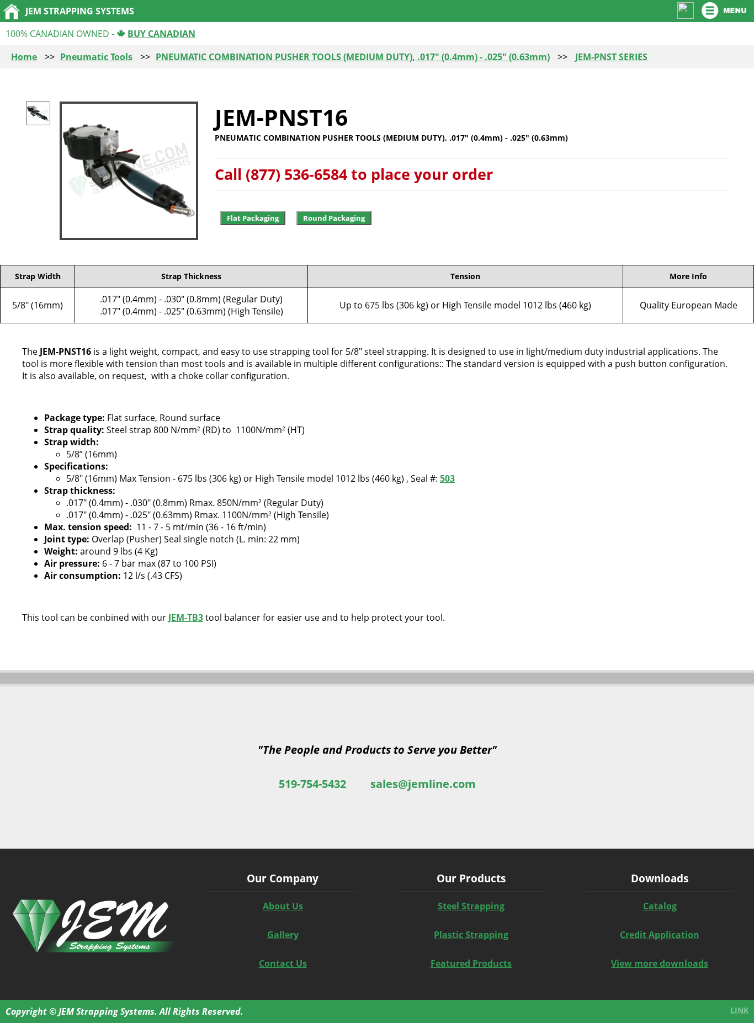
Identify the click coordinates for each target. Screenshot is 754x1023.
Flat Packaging (253, 218)
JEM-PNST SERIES (611, 57)
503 (447, 478)
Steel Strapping (471, 906)
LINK (739, 1010)
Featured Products (471, 963)
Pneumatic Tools (96, 57)
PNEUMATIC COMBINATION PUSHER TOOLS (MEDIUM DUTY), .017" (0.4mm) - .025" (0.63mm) (353, 57)
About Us (283, 906)
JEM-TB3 (185, 617)
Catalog (660, 906)
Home (24, 57)
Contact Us (283, 963)
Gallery (283, 935)
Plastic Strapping (471, 935)
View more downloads (659, 963)
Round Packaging (334, 218)
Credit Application (659, 935)
